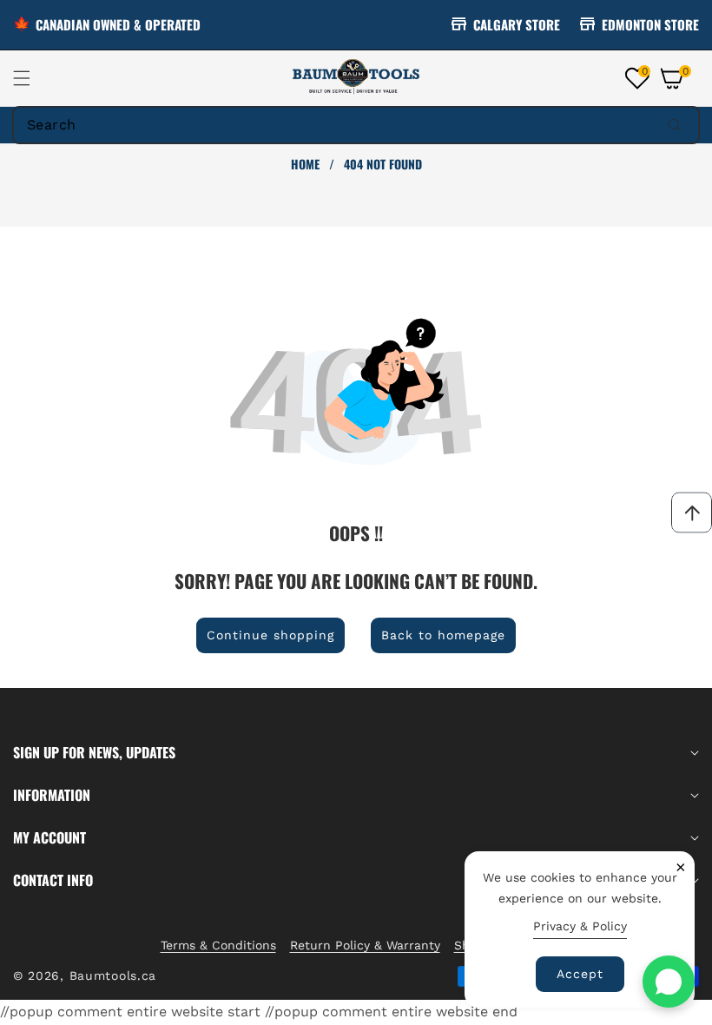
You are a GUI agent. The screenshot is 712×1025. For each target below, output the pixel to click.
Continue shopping (270, 635)
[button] (32, 78)
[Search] (674, 125)
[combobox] (356, 125)
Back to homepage (443, 635)
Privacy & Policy (580, 926)
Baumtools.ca (112, 975)
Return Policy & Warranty (365, 945)
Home (305, 164)
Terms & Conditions (218, 945)
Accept (580, 974)
